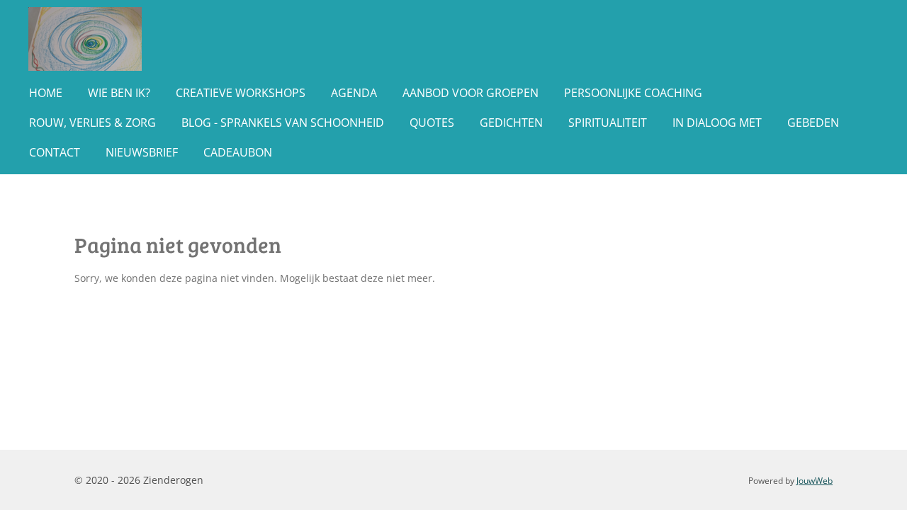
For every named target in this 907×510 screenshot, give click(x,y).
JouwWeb (814, 480)
